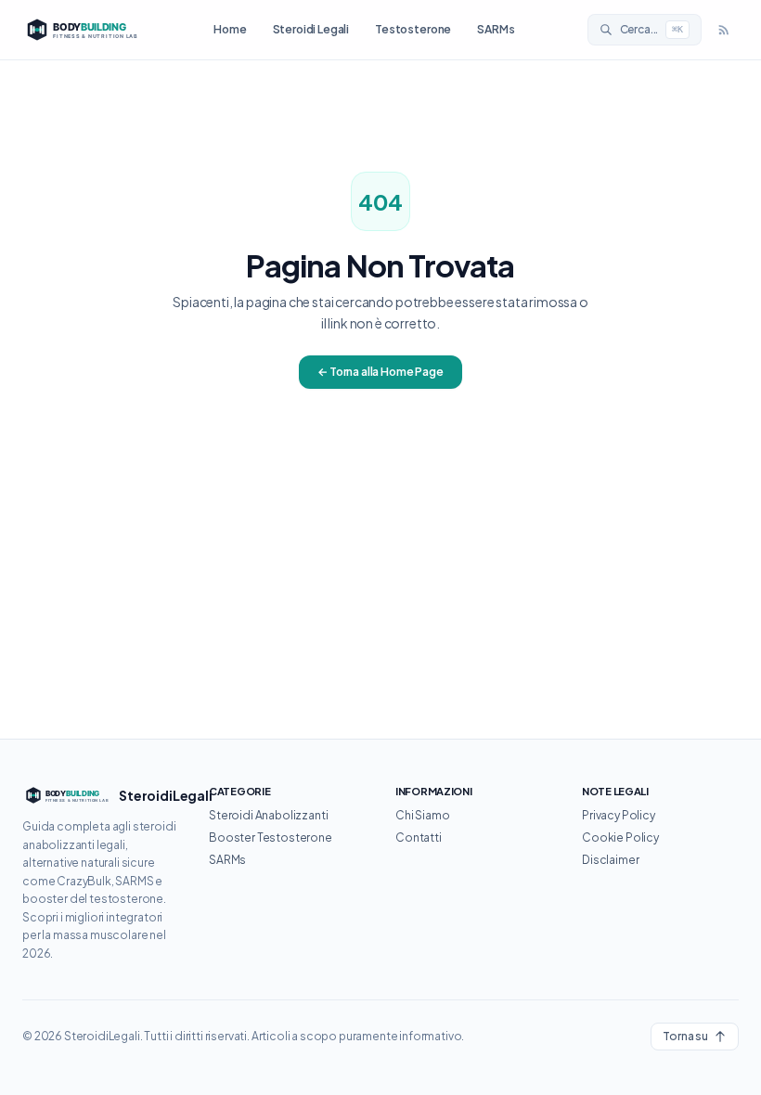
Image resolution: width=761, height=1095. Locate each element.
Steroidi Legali (311, 29)
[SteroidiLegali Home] (81, 30)
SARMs (495, 29)
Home (229, 29)
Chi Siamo (422, 815)
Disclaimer (610, 860)
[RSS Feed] (724, 30)
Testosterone (413, 29)
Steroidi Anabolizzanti (268, 815)
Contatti (418, 837)
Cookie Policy (620, 837)
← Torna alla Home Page (380, 372)
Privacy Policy (618, 815)
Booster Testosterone (270, 837)
